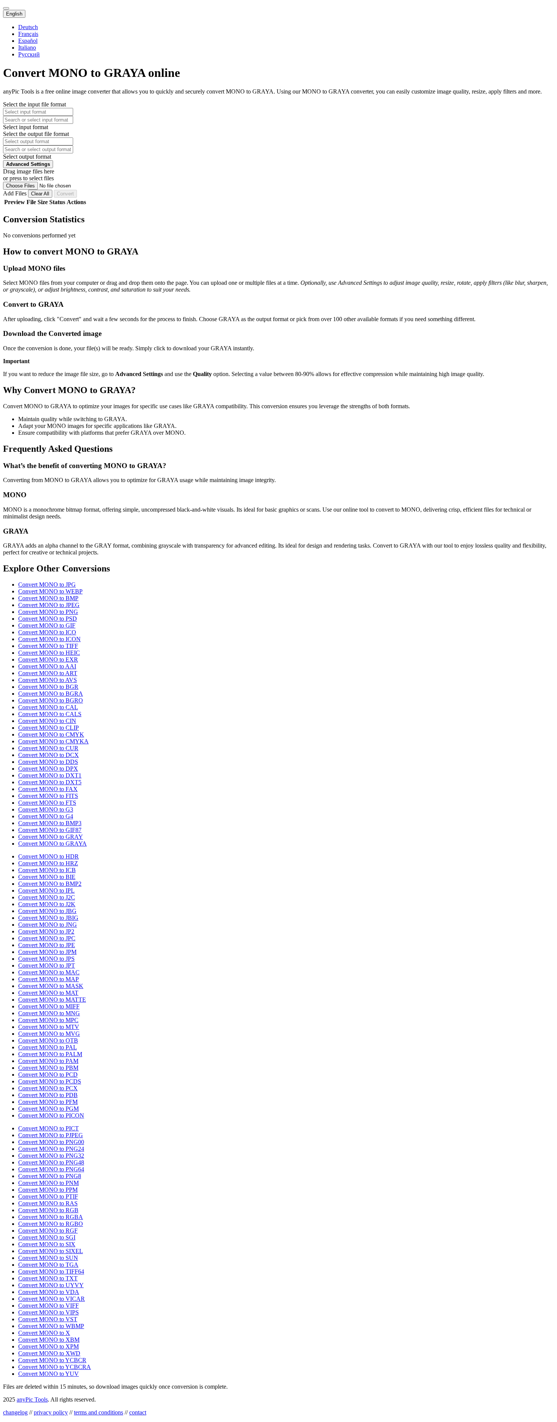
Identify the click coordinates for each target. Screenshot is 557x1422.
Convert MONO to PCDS (49, 1081)
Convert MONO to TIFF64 (51, 1271)
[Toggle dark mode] (6, 8)
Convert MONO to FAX (48, 789)
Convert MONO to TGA (48, 1264)
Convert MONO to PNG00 (51, 1142)
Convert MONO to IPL (46, 890)
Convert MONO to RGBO (50, 1224)
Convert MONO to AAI (47, 666)
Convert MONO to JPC (46, 938)
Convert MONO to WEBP (50, 591)
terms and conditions (98, 1412)
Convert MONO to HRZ (48, 863)
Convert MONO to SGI (46, 1237)
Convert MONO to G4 (45, 816)
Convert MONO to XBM (49, 1339)
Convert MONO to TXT (48, 1278)
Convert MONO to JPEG (49, 605)
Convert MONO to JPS (46, 958)
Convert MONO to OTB (48, 1040)
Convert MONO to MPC (48, 1020)
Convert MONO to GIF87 (49, 830)
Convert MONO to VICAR (51, 1299)
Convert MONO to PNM (48, 1183)
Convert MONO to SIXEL (50, 1251)
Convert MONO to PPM (48, 1189)
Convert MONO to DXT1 (49, 775)
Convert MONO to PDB (48, 1095)
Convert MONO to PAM (48, 1061)
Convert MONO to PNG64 (51, 1169)
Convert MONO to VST (47, 1319)
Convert (65, 194)
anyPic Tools (32, 1399)
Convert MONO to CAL (48, 707)
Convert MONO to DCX (48, 755)
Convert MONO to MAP (48, 979)
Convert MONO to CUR (48, 748)
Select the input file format (34, 104)
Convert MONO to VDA (48, 1292)
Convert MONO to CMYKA (53, 741)
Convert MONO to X (44, 1333)
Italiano (27, 47)
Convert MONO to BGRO (50, 700)
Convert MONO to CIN (47, 721)
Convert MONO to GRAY (50, 837)
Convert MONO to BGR (48, 687)
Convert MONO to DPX (48, 768)
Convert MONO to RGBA (50, 1217)
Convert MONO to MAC (49, 972)
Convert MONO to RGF (48, 1230)
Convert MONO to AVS (47, 680)
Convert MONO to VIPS (48, 1312)
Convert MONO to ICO (47, 632)
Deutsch (28, 27)
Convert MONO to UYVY (51, 1285)
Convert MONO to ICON (49, 639)
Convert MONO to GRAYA (52, 843)
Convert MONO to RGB (48, 1210)
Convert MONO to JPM (47, 952)
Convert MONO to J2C (46, 897)
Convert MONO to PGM (48, 1108)
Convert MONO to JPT (46, 965)
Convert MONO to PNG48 (51, 1162)
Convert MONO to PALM (50, 1054)
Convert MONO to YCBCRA (54, 1367)
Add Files (15, 193)
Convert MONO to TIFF (48, 646)
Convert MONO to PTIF (48, 1196)
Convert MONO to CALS (49, 714)
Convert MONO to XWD (49, 1353)
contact (137, 1412)
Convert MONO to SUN (48, 1258)
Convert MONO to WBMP (51, 1326)
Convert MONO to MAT (48, 993)
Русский (29, 54)
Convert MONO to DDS (48, 762)
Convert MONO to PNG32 (51, 1155)
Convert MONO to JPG (47, 584)
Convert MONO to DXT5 (49, 782)
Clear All (40, 194)
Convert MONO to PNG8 (49, 1176)
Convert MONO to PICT (48, 1128)
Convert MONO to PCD (48, 1074)
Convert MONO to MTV (48, 1027)
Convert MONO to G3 (45, 809)
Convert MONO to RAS (48, 1203)
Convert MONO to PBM (48, 1068)
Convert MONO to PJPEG (50, 1135)
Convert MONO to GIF (46, 625)
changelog (15, 1412)
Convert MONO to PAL (47, 1047)
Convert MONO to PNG (48, 612)
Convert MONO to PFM (48, 1102)
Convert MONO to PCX (48, 1088)
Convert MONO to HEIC (49, 652)
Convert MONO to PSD (47, 618)
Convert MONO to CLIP (48, 727)
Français (28, 34)
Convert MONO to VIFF (48, 1305)
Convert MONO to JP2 (46, 931)
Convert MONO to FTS (47, 802)
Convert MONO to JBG (47, 911)
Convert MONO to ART (47, 673)
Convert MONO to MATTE (52, 999)
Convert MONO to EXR (48, 659)
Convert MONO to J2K (46, 904)
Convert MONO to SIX (46, 1244)
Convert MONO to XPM (48, 1346)
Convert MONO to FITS (48, 796)
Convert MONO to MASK (50, 986)
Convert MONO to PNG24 (51, 1149)
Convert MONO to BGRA (50, 693)
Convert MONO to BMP (48, 598)
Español (28, 40)
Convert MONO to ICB (47, 870)
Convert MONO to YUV (48, 1373)
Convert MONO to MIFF (49, 1006)
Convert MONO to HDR (48, 856)
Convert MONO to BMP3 (49, 823)
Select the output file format (36, 134)
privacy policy (51, 1412)
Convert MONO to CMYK (51, 734)
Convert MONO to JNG (47, 924)
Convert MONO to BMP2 (49, 883)
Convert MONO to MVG (49, 1033)
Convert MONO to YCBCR (52, 1360)
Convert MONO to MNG (49, 1013)
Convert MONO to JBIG (48, 918)
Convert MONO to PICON (51, 1115)
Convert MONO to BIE (46, 877)
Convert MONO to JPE (46, 945)
